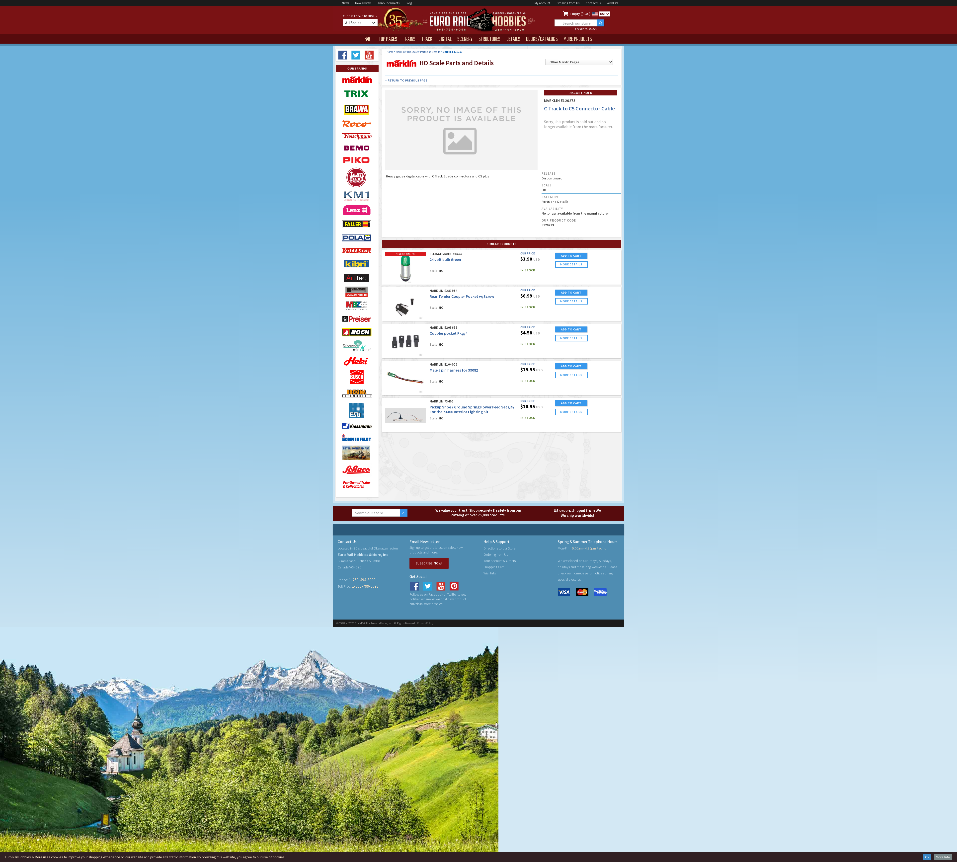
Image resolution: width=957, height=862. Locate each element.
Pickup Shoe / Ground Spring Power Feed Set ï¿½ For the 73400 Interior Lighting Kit (472, 409)
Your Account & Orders (499, 560)
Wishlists (612, 3)
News (345, 3)
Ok (927, 857)
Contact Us (593, 3)
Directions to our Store (499, 548)
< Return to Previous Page (406, 80)
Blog (409, 3)
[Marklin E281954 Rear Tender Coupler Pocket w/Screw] (405, 304)
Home (390, 52)
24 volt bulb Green (445, 259)
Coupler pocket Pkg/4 (449, 333)
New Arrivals (363, 3)
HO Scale (412, 52)
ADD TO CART (571, 255)
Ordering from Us (568, 3)
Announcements (388, 3)
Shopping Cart (493, 567)
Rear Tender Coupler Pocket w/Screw (462, 296)
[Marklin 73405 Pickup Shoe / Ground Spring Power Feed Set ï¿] (405, 415)
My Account (542, 3)
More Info (943, 857)
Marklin (400, 52)
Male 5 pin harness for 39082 (454, 370)
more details (571, 264)
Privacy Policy (425, 623)
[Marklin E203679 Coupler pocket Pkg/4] (405, 341)
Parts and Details (430, 52)
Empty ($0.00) (580, 13)
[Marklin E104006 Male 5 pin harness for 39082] (405, 378)
